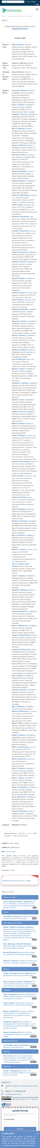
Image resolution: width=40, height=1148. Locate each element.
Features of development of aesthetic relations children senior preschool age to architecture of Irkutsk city (20, 996)
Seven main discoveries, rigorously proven (19, 1046)
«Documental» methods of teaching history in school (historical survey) (18, 1004)
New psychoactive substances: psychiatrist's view (19, 974)
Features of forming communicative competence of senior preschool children (19, 1034)
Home (3, 16)
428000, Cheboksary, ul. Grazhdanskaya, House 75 (21, 1087)
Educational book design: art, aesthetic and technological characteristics (19, 953)
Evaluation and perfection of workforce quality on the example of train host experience (19, 1073)
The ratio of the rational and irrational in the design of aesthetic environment (20, 962)
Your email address (9, 1119)
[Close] (37, 1133)
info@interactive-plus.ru (13, 1094)
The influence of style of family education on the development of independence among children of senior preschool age (18, 1014)
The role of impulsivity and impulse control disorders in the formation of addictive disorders (19, 983)
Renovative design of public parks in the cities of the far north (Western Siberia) (19, 946)
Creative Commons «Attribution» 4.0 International (20, 1100)
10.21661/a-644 (10, 851)
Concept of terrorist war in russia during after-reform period (20, 917)
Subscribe (20, 1129)
